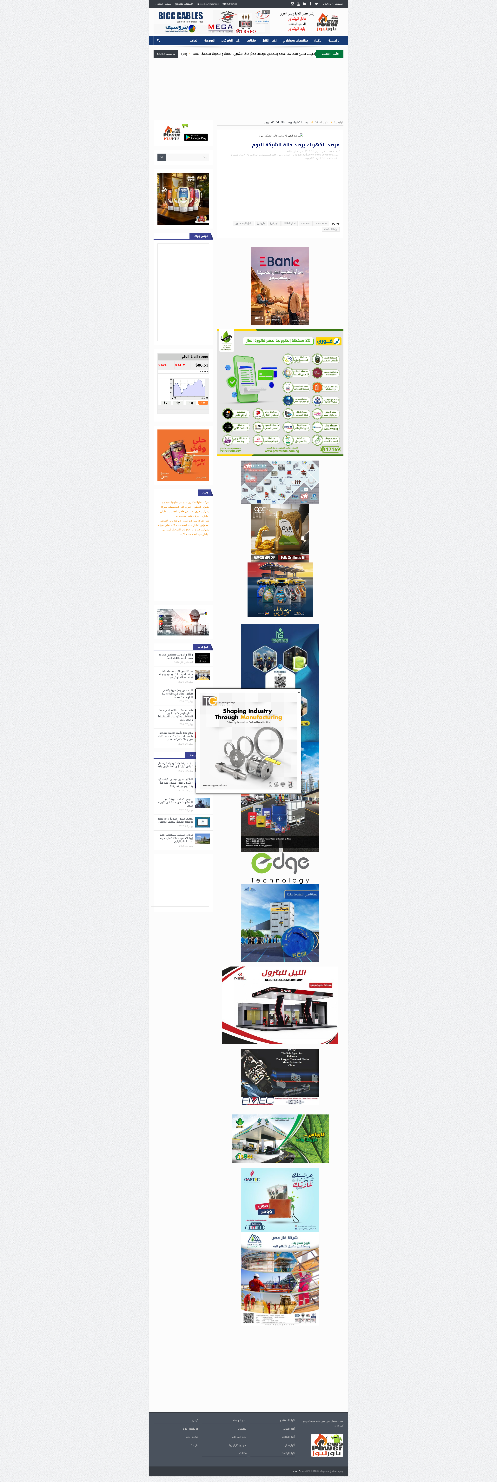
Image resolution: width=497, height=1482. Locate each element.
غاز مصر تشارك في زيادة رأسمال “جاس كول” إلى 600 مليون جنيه (175, 765)
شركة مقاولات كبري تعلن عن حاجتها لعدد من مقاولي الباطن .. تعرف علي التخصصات (184, 511)
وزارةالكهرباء (253, 154)
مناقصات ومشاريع (295, 40)
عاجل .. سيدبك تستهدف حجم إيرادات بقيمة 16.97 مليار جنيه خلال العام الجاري (176, 838)
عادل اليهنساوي (268, 154)
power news (314, 154)
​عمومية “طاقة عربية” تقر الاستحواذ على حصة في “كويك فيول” (175, 802)
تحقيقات (242, 1428)
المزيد (194, 40)
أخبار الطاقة (292, 151)
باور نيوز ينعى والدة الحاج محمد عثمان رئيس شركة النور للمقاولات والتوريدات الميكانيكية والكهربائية (175, 715)
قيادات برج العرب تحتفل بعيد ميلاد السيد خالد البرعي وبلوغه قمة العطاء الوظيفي (176, 674)
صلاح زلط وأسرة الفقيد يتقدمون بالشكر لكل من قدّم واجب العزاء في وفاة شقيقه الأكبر (175, 736)
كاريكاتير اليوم (190, 1428)
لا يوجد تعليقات (238, 154)
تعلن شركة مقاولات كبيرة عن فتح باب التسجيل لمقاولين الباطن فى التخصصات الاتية (183, 530)
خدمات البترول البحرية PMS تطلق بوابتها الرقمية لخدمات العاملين (175, 820)
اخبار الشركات (231, 40)
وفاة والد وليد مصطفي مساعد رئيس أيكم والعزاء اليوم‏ (176, 656)
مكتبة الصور (191, 1436)
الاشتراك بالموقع (184, 3)
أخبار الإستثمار (287, 1420)
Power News (298, 1471)
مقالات (251, 40)
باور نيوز (290, 154)
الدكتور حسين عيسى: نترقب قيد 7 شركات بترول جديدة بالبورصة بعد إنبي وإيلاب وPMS (175, 782)
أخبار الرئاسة (288, 1453)
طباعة (330, 158)
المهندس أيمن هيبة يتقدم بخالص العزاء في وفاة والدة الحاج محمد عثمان (177, 693)
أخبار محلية (289, 1445)
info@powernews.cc (208, 3)
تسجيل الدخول (163, 3)
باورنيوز (281, 154)
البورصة (209, 40)
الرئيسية (334, 40)
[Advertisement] (364, 108)
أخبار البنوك (289, 1428)
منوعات (194, 1445)
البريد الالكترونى (313, 158)
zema (332, 151)
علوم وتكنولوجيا (238, 1445)
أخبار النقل (269, 40)
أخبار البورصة (240, 1420)
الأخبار (318, 40)
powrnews (327, 154)
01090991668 (229, 3)
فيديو (195, 1420)
